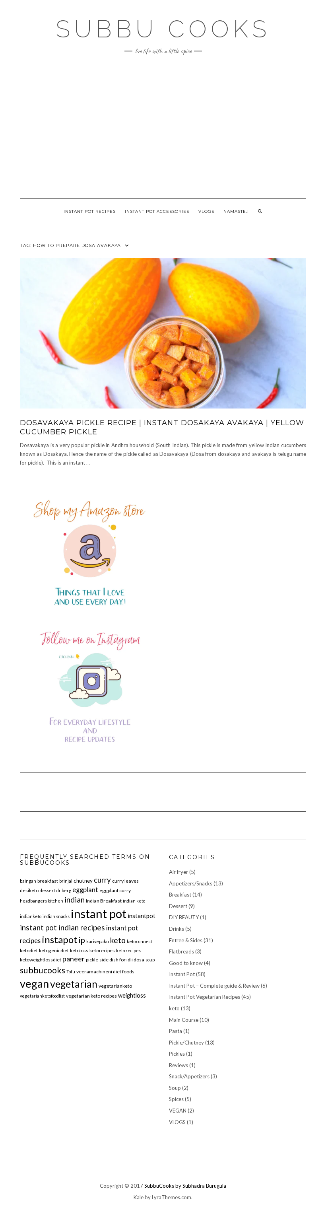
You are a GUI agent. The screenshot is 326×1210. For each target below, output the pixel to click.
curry (102, 879)
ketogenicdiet (54, 950)
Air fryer (178, 872)
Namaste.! (236, 211)
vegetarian (73, 984)
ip (82, 940)
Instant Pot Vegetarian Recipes (204, 997)
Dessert (178, 906)
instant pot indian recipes (62, 927)
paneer (73, 958)
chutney (83, 880)
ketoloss (79, 950)
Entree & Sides (185, 940)
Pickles (177, 1053)
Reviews (178, 1065)
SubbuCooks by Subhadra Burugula (185, 1186)
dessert (47, 890)
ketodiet (29, 950)
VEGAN (177, 1110)
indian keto (134, 900)
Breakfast (180, 894)
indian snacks (56, 916)
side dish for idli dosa (121, 960)
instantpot (141, 915)
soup (150, 959)
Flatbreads (181, 951)
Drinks (176, 929)
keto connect (139, 941)
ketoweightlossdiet (40, 960)
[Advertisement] (163, 126)
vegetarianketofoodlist (42, 995)
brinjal (65, 880)
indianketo (30, 916)
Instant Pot (182, 974)
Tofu (70, 971)
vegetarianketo (115, 986)
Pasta (175, 1031)
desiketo (29, 890)
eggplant (85, 889)
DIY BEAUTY (184, 917)
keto (118, 940)
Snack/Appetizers (189, 1076)
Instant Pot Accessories (157, 211)
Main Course (183, 1020)
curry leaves (125, 881)
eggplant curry (115, 890)
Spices (176, 1099)
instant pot (98, 913)
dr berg (63, 890)
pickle (92, 960)
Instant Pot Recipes (90, 211)
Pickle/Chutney (186, 1042)
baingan (28, 880)
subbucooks (42, 970)
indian (74, 899)
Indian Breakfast (104, 901)
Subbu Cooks (163, 29)
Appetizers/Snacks (190, 883)
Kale (139, 1197)
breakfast (47, 881)
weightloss (132, 995)
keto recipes (128, 950)
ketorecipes (102, 950)
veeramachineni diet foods (105, 972)
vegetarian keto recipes (91, 996)
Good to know (186, 963)
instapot (60, 939)
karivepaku (97, 941)
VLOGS (206, 211)
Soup (175, 1088)
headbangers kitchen (41, 900)
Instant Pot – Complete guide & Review (214, 985)
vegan (34, 983)
